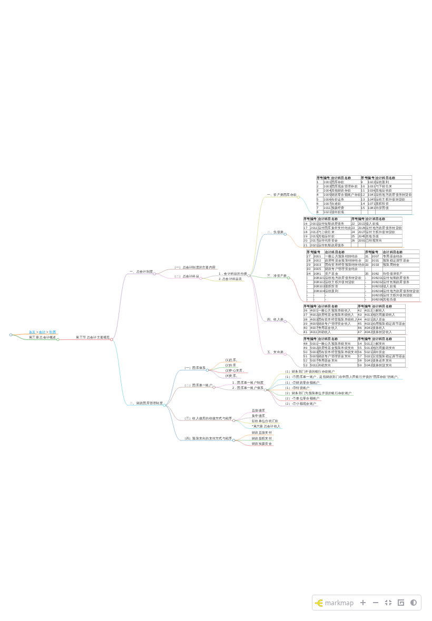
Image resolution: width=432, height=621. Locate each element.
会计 (42, 332)
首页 (32, 332)
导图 (52, 332)
